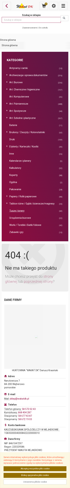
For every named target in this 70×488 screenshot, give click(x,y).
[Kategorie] (63, 6)
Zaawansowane (29, 27)
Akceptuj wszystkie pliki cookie (35, 468)
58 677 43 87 (25, 415)
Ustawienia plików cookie (35, 482)
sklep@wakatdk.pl (19, 398)
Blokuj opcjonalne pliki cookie (35, 475)
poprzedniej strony (38, 281)
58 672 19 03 (25, 419)
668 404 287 (24, 412)
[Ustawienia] (53, 6)
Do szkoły (43, 27)
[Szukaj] (64, 18)
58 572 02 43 (29, 409)
